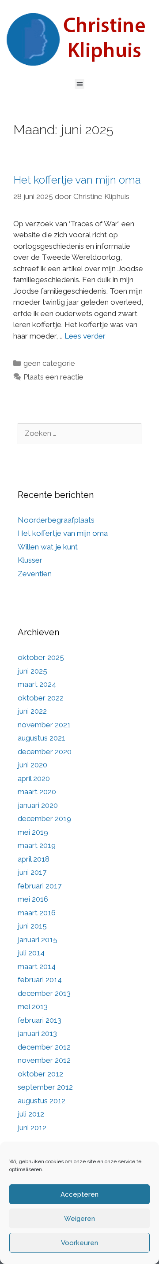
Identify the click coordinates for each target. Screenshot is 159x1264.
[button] (80, 84)
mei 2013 (33, 1006)
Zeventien (35, 573)
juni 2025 (32, 671)
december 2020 (45, 751)
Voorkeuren (79, 1243)
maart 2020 (37, 791)
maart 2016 (37, 912)
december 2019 (44, 818)
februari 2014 (40, 979)
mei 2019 (33, 832)
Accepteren (79, 1194)
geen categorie (49, 363)
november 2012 (44, 1060)
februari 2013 (39, 1020)
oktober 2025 (41, 657)
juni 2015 (32, 925)
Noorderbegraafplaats (56, 520)
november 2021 (44, 724)
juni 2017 (32, 872)
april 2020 (34, 778)
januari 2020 (38, 805)
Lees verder (85, 336)
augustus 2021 (41, 737)
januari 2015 (37, 939)
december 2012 (44, 1047)
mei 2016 (33, 899)
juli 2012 (31, 1113)
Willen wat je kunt (48, 546)
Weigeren (79, 1219)
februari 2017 (39, 885)
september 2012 (45, 1087)
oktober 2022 (41, 697)
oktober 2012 (40, 1073)
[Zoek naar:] (79, 433)
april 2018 (33, 859)
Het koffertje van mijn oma (77, 179)
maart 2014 (37, 966)
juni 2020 (32, 764)
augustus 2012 (41, 1100)
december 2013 (44, 993)
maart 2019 (37, 845)
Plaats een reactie (53, 376)
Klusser (30, 560)
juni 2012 (32, 1127)
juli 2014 (31, 952)
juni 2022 (32, 711)
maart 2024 (37, 684)
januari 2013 (37, 1033)
